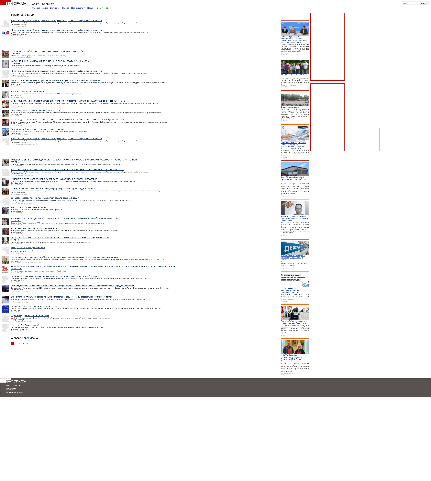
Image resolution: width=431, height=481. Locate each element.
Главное (36, 8)
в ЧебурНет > (103, 8)
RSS (21, 392)
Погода (65, 8)
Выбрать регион (11, 390)
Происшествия (78, 8)
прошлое (29, 337)
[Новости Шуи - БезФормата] (13, 3)
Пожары (91, 8)
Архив (45, 8)
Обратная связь (11, 388)
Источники (55, 8)
